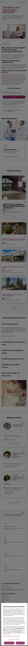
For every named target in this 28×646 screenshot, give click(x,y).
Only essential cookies (9, 643)
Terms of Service (16, 636)
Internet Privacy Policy (7, 636)
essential (20, 611)
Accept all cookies (20, 643)
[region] (14, 624)
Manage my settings (14, 639)
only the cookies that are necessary (17, 620)
